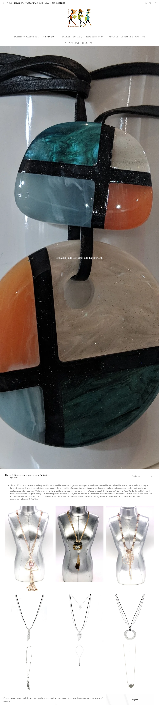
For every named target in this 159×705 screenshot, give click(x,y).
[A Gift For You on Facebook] (4, 3)
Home (8, 475)
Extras (76, 37)
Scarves (66, 37)
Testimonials (72, 43)
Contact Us (88, 43)
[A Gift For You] (79, 20)
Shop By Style (50, 37)
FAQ (143, 37)
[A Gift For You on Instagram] (7, 3)
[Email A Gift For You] (11, 3)
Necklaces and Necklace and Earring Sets (32, 475)
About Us (113, 37)
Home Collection (94, 37)
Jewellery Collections (25, 37)
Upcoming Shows (130, 37)
